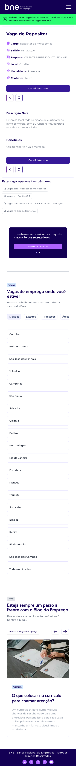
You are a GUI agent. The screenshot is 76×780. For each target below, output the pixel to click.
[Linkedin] (24, 762)
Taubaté (14, 495)
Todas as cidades (20, 569)
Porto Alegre (17, 445)
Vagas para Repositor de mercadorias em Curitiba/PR (35, 203)
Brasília (13, 519)
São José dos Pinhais (22, 358)
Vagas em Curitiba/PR (18, 196)
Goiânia (14, 420)
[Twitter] (45, 762)
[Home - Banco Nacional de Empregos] (18, 7)
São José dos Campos (23, 556)
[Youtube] (51, 762)
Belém (13, 433)
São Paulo (15, 396)
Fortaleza (15, 470)
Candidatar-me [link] (38, 88)
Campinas (15, 383)
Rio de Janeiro (18, 457)
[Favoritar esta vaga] (19, 97)
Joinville (14, 371)
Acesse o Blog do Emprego (23, 631)
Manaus (14, 482)
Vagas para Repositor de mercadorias (26, 188)
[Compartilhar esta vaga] (10, 97)
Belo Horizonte (18, 346)
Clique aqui (65, 17)
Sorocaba (15, 507)
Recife (13, 532)
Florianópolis (17, 544)
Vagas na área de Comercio (21, 211)
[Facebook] (31, 762)
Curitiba (14, 334)
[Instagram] (38, 762)
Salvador (14, 408)
